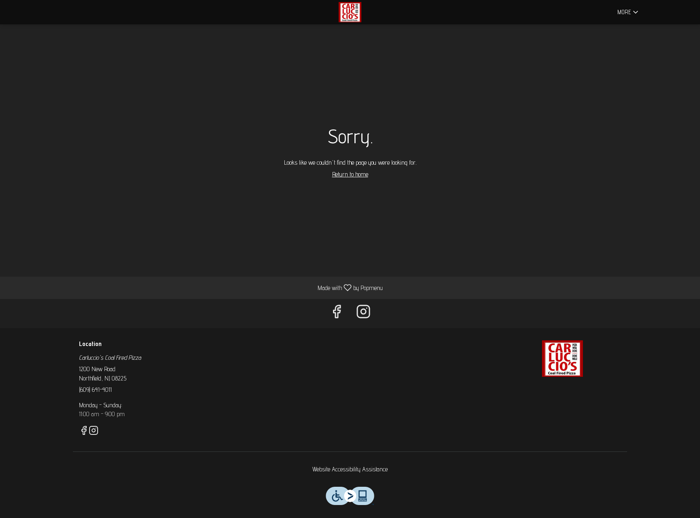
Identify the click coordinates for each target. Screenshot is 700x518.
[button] (628, 12)
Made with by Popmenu (194, 287)
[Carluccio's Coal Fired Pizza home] (350, 12)
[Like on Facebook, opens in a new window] (336, 313)
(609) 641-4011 (95, 389)
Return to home (350, 174)
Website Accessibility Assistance (350, 469)
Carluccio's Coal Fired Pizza (562, 358)
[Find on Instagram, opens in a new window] (363, 313)
